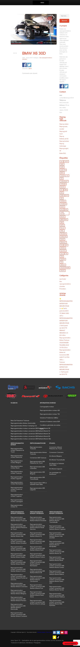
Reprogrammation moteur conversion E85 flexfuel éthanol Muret (18, 562)
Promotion (63, 289)
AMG (61, 164)
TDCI (61, 253)
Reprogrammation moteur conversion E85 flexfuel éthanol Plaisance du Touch (19, 526)
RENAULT (63, 242)
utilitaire (62, 265)
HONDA (62, 201)
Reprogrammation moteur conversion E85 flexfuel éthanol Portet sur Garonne (19, 577)
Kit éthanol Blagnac (55, 456)
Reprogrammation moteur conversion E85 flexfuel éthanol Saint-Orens (37, 594)
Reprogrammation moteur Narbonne (17, 456)
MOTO (62, 225)
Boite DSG (63, 153)
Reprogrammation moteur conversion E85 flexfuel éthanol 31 (37, 534)
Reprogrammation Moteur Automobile (23, 423)
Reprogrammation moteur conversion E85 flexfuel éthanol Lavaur (56, 565)
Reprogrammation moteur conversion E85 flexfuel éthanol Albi (18, 534)
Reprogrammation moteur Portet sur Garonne (17, 489)
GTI (67, 195)
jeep (61, 209)
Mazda (62, 216)
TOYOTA (62, 259)
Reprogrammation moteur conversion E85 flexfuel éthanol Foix (37, 586)
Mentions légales (41, 632)
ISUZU (62, 207)
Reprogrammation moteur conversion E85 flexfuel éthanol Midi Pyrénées (56, 603)
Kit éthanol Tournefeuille (57, 460)
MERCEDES (63, 219)
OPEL (62, 231)
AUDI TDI (63, 170)
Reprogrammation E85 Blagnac (37, 473)
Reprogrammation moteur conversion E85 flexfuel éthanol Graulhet (18, 541)
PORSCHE (63, 236)
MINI (61, 222)
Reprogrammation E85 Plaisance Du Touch (37, 462)
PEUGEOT (63, 233)
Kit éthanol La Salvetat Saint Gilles (56, 464)
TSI (61, 262)
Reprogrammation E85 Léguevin (37, 489)
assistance (70, 644)
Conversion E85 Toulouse (38, 458)
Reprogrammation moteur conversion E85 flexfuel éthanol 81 (37, 541)
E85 (66, 190)
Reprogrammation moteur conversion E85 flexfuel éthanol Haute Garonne (37, 526)
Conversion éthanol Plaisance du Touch (55, 448)
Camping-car (64, 175)
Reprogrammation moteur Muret (17, 467)
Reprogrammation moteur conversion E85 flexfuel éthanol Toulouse (19, 518)
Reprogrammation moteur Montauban (17, 483)
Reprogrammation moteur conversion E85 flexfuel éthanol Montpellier (56, 544)
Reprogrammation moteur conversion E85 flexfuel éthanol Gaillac (18, 555)
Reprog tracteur (64, 141)
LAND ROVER (62, 213)
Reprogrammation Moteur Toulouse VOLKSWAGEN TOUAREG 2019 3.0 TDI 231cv (65, 342)
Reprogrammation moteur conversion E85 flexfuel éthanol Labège (37, 602)
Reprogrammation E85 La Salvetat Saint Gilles (38, 483)
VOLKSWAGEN (64, 267)
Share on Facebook (24, 65)
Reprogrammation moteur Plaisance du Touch (17, 450)
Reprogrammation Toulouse (36, 448)
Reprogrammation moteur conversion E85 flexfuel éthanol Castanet (19, 614)
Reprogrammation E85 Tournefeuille (37, 478)
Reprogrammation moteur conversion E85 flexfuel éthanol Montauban (37, 563)
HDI (61, 198)
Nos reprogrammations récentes (65, 284)
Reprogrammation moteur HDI (50, 410)
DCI (61, 190)
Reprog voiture (64, 124)
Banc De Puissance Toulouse (20, 420)
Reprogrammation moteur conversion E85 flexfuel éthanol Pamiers (18, 598)
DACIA (62, 187)
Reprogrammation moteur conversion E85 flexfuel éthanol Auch (37, 548)
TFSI (61, 256)
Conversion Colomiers (56, 452)
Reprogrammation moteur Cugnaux (17, 495)
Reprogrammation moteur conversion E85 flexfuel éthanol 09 (37, 571)
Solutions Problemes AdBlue (49, 418)
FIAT (61, 192)
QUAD (62, 239)
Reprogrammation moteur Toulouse (17, 472)
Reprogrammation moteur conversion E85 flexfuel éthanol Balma (56, 572)
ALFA (66, 161)
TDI (66, 253)
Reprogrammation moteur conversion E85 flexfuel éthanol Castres (18, 548)
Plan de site (49, 632)
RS (61, 245)
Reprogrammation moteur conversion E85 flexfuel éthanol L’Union (18, 569)
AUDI (62, 167)
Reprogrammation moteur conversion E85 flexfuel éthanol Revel (56, 558)
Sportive (63, 250)
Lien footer (63, 279)
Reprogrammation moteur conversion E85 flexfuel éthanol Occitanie (38, 518)
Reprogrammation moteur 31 (17, 506)
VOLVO (62, 270)
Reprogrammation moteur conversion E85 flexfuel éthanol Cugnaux (57, 527)
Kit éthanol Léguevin (55, 469)
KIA (66, 209)
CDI (61, 178)
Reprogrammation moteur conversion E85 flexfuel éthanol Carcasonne (37, 578)
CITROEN (63, 184)
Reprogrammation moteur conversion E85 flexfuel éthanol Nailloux (57, 595)
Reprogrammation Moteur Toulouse (38, 453)
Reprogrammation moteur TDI (50, 414)
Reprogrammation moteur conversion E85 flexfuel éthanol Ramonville (18, 606)
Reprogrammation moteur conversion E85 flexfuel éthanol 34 (56, 551)
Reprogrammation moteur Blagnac (17, 461)
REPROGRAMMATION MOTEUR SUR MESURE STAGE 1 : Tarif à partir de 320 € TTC (66, 369)
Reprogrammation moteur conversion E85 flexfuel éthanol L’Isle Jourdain (56, 535)
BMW (30, 68)
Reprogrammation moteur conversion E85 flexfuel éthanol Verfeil (56, 588)
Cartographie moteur (47, 407)
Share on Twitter (29, 65)
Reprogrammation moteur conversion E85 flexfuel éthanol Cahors (37, 555)
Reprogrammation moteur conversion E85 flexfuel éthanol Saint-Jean (56, 580)
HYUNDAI (63, 204)
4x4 (61, 161)
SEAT (65, 245)
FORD (62, 195)
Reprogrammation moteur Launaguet (17, 500)
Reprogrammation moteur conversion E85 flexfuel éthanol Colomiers (19, 585)
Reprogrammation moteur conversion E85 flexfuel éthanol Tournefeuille (56, 519)
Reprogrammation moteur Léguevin (17, 477)
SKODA (62, 248)
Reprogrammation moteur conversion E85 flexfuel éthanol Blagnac (18, 591)
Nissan (62, 228)
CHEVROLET (64, 181)
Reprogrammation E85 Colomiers (37, 467)
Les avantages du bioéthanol (55, 473)
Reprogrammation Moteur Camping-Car (24, 426)
